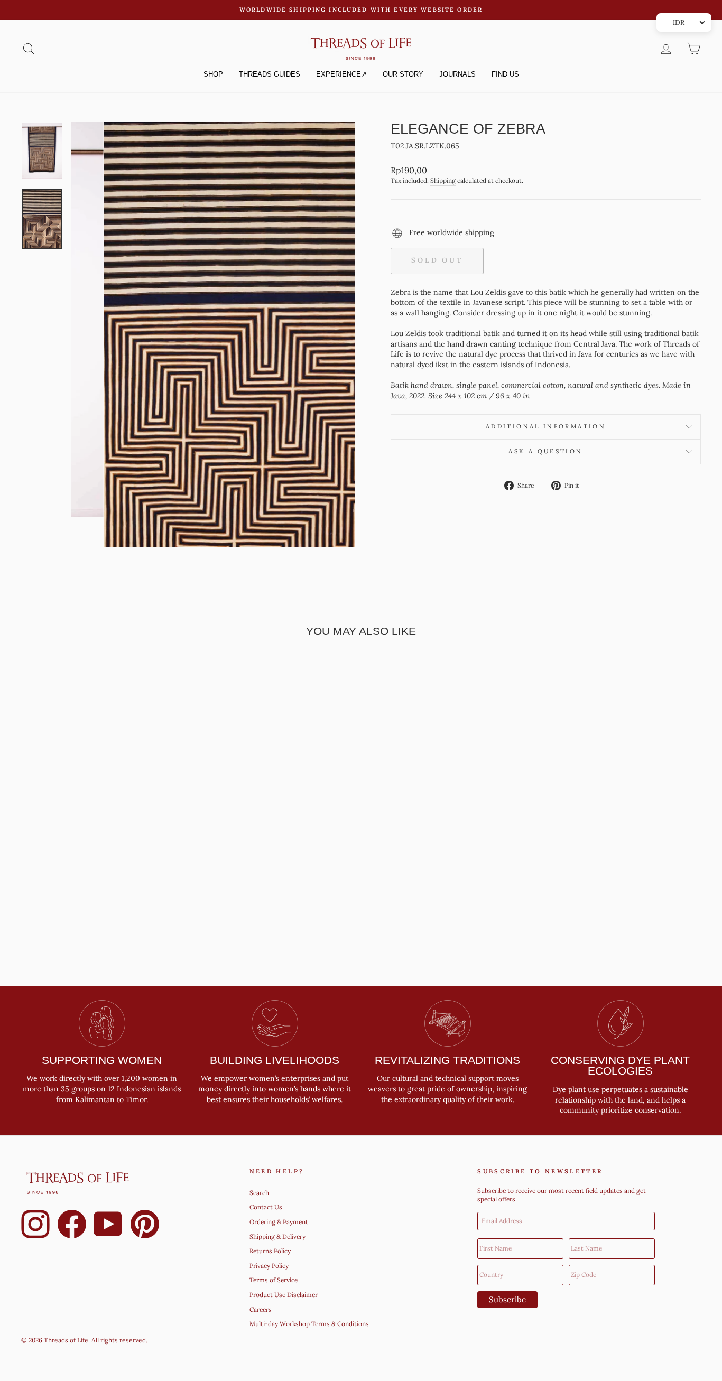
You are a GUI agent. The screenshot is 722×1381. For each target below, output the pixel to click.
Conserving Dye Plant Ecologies (620, 1065)
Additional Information (546, 426)
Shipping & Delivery (277, 1236)
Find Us (505, 74)
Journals (457, 74)
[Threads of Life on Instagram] (35, 1226)
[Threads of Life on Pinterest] (145, 1226)
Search (259, 1193)
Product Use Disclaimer (283, 1295)
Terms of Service (273, 1280)
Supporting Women (102, 1060)
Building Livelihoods (274, 1060)
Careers (260, 1309)
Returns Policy (270, 1251)
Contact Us (265, 1207)
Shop (213, 74)
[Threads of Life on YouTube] (108, 1226)
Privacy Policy (269, 1266)
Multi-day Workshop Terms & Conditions (309, 1324)
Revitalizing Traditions (447, 1060)
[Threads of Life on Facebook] (72, 1226)
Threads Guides (269, 74)
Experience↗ (341, 74)
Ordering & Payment (278, 1222)
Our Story (403, 74)
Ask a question (545, 451)
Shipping (443, 180)
